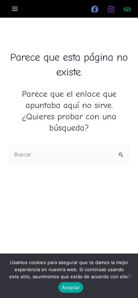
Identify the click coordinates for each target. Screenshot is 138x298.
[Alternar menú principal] (15, 9)
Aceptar (71, 287)
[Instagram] (111, 9)
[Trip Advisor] (127, 9)
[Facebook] (94, 9)
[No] (129, 275)
